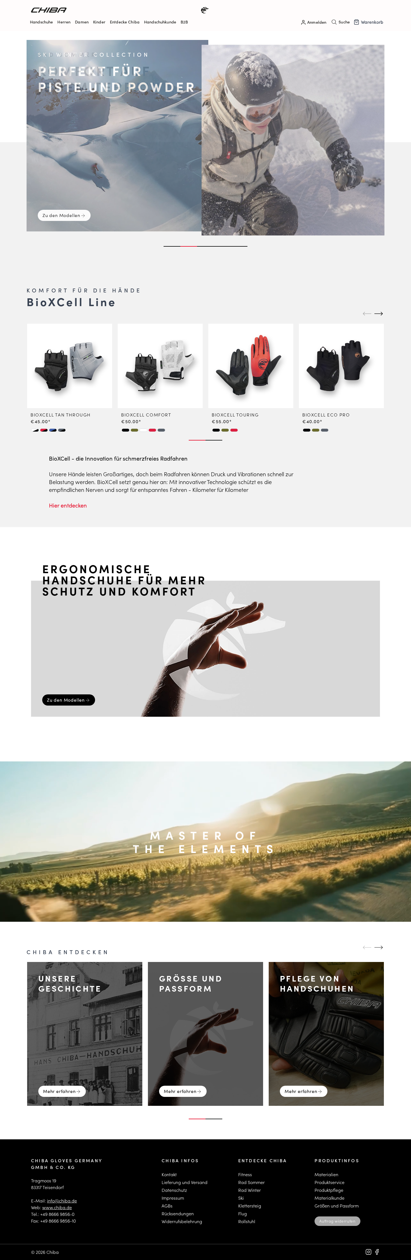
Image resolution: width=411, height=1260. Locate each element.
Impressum (173, 1198)
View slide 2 (188, 246)
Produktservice (329, 1182)
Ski (241, 1198)
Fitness (245, 1174)
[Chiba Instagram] (368, 1252)
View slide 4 (222, 246)
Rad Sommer (251, 1182)
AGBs (167, 1206)
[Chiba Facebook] (377, 1252)
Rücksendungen (178, 1213)
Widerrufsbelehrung (182, 1221)
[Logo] (118, 10)
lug (243, 1213)
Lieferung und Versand (184, 1182)
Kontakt (169, 1174)
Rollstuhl (246, 1221)
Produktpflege (329, 1190)
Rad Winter (249, 1190)
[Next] (378, 313)
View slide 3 (205, 246)
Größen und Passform (337, 1206)
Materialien (326, 1174)
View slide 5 (239, 246)
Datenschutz (174, 1190)
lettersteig (251, 1206)
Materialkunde (329, 1198)
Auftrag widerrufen (337, 1221)
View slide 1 (172, 246)
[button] (35, 430)
